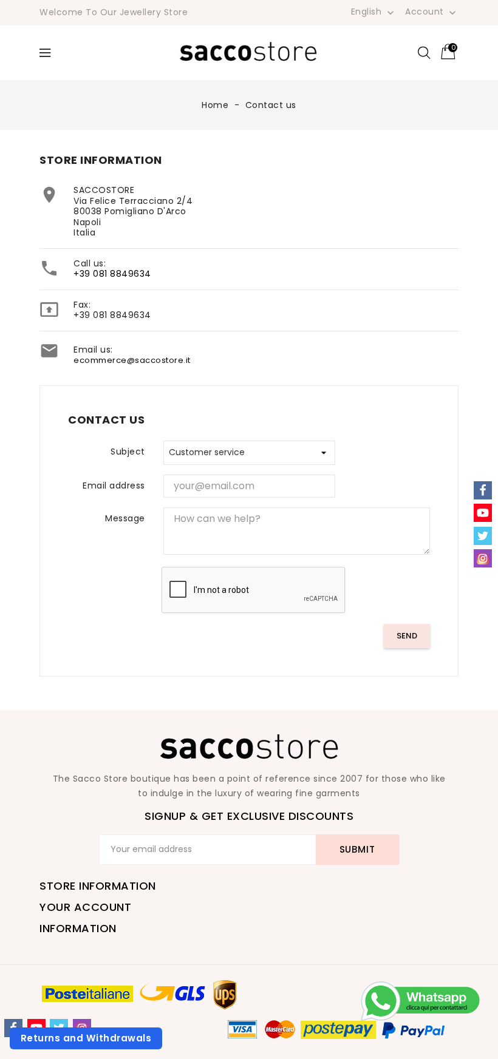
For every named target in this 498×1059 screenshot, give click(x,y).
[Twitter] (483, 536)
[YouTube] (483, 513)
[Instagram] (483, 558)
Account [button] (432, 12)
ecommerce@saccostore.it (132, 360)
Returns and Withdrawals (86, 1038)
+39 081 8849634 (112, 274)
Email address (114, 485)
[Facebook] (483, 490)
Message (125, 518)
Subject (128, 451)
